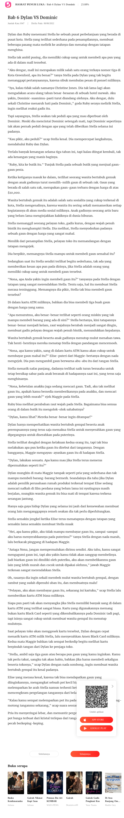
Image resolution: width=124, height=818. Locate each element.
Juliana (11, 805)
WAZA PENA (52, 805)
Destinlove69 (72, 805)
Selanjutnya (85, 754)
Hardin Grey (110, 805)
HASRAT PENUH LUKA (30, 4)
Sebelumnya (44, 754)
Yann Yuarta (91, 805)
